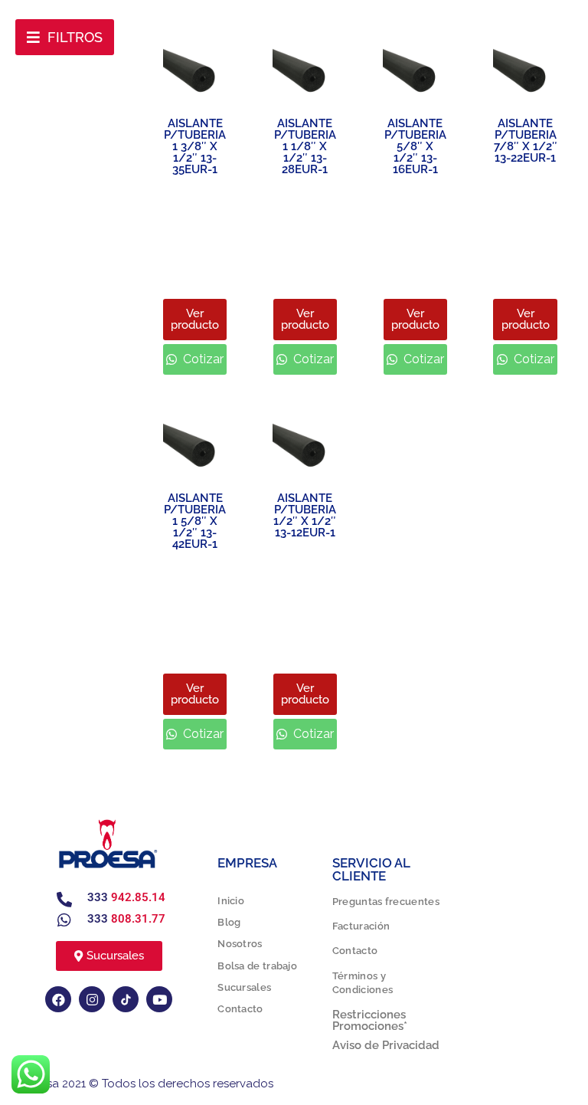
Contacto (240, 1009)
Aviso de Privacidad (385, 1045)
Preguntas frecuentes (385, 901)
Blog (228, 922)
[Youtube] (159, 999)
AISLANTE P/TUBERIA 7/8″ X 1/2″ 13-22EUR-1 (525, 140)
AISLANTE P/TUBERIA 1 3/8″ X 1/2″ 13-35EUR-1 (195, 146)
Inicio (230, 901)
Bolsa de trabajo (257, 966)
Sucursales (244, 987)
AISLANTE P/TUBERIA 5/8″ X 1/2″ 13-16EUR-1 (415, 146)
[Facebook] (58, 999)
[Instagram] (92, 999)
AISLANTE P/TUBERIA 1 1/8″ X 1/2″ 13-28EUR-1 (305, 146)
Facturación (361, 926)
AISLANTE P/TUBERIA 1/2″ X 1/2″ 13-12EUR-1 (304, 515)
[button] (64, 37)
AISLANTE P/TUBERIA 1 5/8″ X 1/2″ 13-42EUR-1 (195, 521)
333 (126, 897)
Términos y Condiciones (362, 982)
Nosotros (239, 943)
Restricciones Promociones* (369, 1020)
